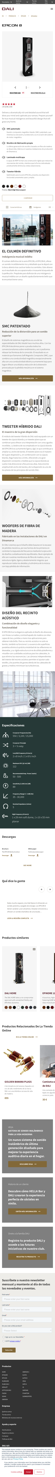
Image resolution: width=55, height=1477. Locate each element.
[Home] (8, 9)
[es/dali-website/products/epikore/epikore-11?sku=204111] (48, 1007)
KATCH (25, 1384)
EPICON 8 (34, 16)
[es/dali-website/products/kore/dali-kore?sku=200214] (30, 1007)
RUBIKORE (5, 1381)
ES (3, 16)
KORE (4, 1372)
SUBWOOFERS (27, 1396)
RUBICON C (5, 1384)
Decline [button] (39, 1472)
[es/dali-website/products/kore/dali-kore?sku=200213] (14, 1007)
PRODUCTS (12, 16)
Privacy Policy (18, 1459)
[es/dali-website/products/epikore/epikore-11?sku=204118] (44, 1007)
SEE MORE (27, 865)
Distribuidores (6, 1430)
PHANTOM (26, 1393)
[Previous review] (42, 889)
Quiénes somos (7, 1412)
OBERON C (26, 1372)
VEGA (24, 1381)
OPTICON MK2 (6, 1390)
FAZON (4, 1393)
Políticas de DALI (7, 1439)
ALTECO (25, 1378)
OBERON (5, 1399)
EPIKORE (5, 1375)
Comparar (28, 198)
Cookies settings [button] (16, 1472)
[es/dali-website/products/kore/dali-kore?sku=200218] (18, 1007)
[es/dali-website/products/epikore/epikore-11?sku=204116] (52, 1007)
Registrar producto (8, 1433)
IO (23, 1387)
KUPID (25, 1375)
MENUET (5, 1387)
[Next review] (50, 889)
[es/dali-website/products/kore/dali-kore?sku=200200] (6, 1007)
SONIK (4, 1396)
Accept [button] (28, 1472)
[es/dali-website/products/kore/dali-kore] (19, 968)
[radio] (3, 186)
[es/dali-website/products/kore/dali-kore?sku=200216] (34, 1007)
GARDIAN (25, 1390)
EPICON (23, 16)
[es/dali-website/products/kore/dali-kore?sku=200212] (26, 1007)
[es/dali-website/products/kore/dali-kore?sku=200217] (22, 1007)
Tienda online (6, 1415)
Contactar (5, 1436)
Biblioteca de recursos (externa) (12, 1418)
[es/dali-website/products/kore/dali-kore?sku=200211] (10, 1007)
